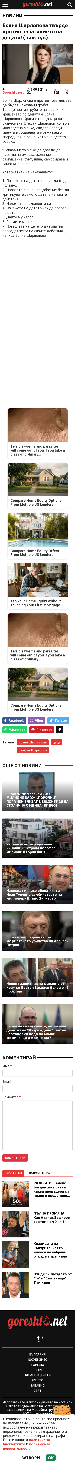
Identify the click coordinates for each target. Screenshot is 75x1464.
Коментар (11, 1097)
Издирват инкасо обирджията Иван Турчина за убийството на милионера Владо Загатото (34, 894)
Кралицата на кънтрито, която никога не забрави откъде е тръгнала (50, 1249)
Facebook (16, 720)
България (37, 1354)
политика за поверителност (26, 1446)
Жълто (37, 1380)
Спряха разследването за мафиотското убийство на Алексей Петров (37, 941)
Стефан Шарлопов (33, 750)
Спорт (38, 1370)
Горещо (37, 1364)
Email (6, 1081)
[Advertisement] (37, 279)
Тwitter (61, 720)
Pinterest (44, 730)
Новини (12, 15)
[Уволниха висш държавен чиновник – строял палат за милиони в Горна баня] (37, 838)
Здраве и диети (37, 1375)
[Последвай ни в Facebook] (39, 1338)
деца (56, 742)
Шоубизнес (37, 1359)
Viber (39, 720)
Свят (37, 1390)
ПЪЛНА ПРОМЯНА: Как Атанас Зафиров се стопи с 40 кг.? (52, 1217)
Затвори (31, 1457)
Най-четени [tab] (13, 1173)
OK (51, 1457)
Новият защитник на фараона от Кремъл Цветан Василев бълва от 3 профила (37, 987)
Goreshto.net (13, 92)
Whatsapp (17, 730)
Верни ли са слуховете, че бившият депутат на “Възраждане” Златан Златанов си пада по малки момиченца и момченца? (37, 1032)
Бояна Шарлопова (33, 742)
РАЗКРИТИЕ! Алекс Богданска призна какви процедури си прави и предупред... (52, 1189)
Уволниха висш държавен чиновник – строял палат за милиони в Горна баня (31, 848)
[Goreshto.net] (38, 1322)
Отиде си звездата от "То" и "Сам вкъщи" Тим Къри (53, 1278)
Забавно (38, 1385)
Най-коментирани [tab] (40, 1173)
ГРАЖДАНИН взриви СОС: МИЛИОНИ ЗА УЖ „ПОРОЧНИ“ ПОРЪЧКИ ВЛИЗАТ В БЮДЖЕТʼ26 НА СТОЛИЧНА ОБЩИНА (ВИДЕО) (37, 799)
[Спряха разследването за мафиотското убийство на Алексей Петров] (37, 931)
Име (7, 1066)
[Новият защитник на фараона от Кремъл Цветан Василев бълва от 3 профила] (37, 977)
